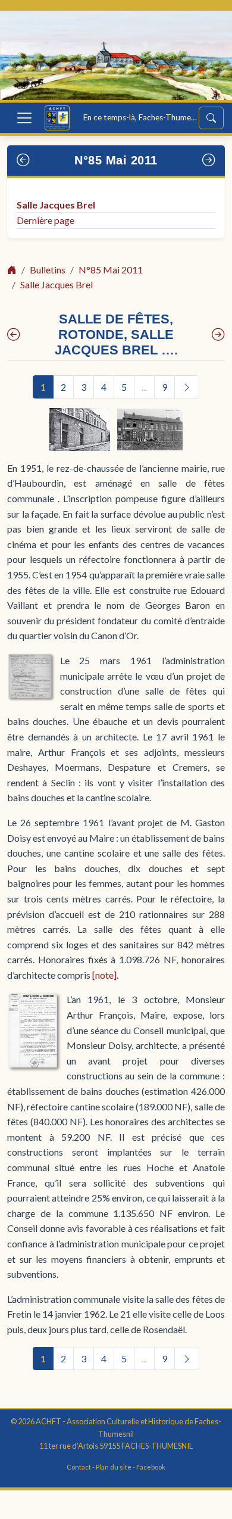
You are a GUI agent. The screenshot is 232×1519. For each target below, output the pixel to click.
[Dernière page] (218, 334)
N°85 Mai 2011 (116, 160)
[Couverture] (13, 334)
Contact (79, 1467)
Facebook (150, 1467)
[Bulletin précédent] (23, 160)
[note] (104, 974)
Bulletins (47, 269)
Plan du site (113, 1467)
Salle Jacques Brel (56, 204)
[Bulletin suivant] (209, 160)
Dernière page (45, 220)
